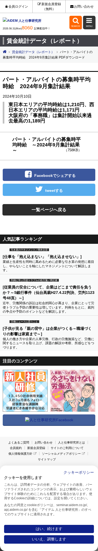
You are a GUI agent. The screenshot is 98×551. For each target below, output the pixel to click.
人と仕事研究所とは (71, 442)
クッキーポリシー (78, 472)
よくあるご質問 (18, 442)
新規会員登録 (36, 448)
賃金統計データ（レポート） (33, 52)
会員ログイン (18, 6)
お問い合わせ (84, 6)
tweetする (54, 190)
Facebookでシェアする (55, 175)
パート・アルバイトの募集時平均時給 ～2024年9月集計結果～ (47, 145)
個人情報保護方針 (20, 453)
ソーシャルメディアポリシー (61, 453)
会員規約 (16, 448)
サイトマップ (47, 459)
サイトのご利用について (67, 448)
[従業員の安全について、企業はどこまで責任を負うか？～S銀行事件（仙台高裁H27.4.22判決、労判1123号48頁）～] (48, 292)
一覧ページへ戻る (49, 209)
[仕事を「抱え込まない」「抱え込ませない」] (42, 256)
